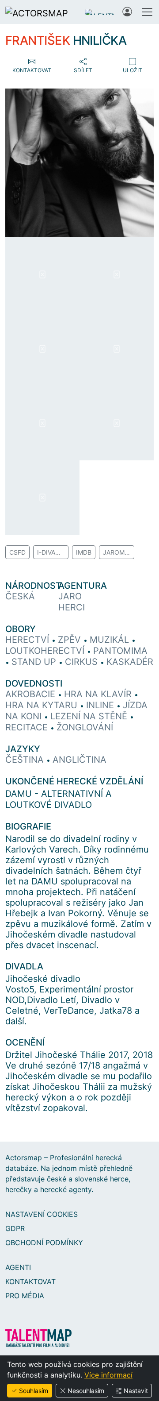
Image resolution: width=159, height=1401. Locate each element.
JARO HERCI (71, 602)
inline (101, 705)
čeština (25, 759)
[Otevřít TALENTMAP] (99, 12)
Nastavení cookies (41, 1214)
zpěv (70, 639)
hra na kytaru (42, 705)
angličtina (79, 759)
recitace (27, 727)
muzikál (111, 639)
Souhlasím (33, 1390)
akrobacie (31, 694)
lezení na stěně (90, 716)
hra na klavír (99, 694)
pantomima (120, 650)
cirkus (82, 661)
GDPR (15, 1228)
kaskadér (129, 661)
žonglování (85, 727)
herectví (28, 639)
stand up (35, 661)
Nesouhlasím (86, 1390)
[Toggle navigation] (147, 12)
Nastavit (136, 1390)
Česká (20, 596)
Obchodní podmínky (44, 1242)
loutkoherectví (46, 650)
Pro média (24, 1295)
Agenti (18, 1267)
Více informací (108, 1374)
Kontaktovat (30, 1281)
